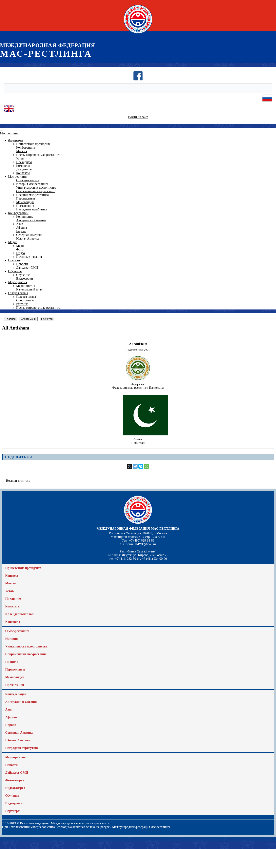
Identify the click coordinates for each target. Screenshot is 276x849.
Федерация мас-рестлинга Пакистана (138, 387)
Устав (20, 158)
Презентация (25, 205)
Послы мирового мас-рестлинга (38, 154)
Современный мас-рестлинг (35, 191)
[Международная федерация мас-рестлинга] (138, 33)
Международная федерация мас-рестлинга (138, 528)
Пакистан (47, 318)
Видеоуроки (24, 278)
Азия (19, 224)
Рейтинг (22, 304)
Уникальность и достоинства (36, 187)
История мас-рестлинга (32, 184)
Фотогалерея (14, 780)
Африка (21, 227)
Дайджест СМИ (27, 267)
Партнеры (12, 811)
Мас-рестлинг (9, 133)
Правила (11, 661)
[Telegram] (135, 466)
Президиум (24, 162)
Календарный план (29, 289)
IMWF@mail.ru (145, 544)
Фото (19, 249)
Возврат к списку (18, 480)
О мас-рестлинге (27, 180)
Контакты (23, 173)
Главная (11, 318)
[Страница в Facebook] (138, 79)
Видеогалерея (15, 788)
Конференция (25, 147)
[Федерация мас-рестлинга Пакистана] (138, 379)
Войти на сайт (138, 117)
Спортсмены (25, 300)
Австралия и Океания (31, 220)
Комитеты (23, 165)
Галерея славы (18, 293)
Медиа (12, 242)
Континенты (25, 216)
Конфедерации (18, 213)
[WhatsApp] (146, 466)
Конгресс (11, 575)
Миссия (21, 151)
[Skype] (140, 466)
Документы (24, 169)
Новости (14, 260)
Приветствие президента (33, 144)
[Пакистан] (138, 434)
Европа (21, 231)
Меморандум (25, 202)
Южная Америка (27, 238)
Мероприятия (17, 282)
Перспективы (25, 198)
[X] (129, 466)
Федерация (15, 140)
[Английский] (9, 112)
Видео (20, 253)
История (11, 638)
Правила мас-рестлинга (32, 194)
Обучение (15, 271)
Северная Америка (29, 235)
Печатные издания (29, 256)
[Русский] (267, 101)
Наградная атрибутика (31, 209)
